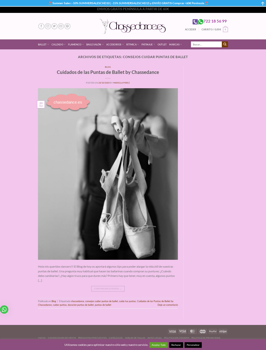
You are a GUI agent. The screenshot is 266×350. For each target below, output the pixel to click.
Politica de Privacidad (205, 337)
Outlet (162, 44)
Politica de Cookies (176, 337)
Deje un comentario (168, 304)
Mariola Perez (121, 83)
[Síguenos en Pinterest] (67, 26)
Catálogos (116, 337)
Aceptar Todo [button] (159, 344)
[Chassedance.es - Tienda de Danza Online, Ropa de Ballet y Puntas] (133, 26)
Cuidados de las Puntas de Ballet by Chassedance (108, 72)
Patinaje (147, 44)
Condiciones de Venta (62, 337)
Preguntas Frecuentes (92, 337)
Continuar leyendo (108, 288)
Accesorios (113, 44)
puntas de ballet (103, 304)
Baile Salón (93, 44)
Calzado (57, 44)
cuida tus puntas (127, 301)
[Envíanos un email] (61, 26)
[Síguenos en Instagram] (48, 26)
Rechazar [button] (176, 344)
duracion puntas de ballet (81, 304)
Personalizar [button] (193, 344)
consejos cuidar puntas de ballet (101, 301)
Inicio (42, 337)
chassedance (77, 301)
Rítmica (131, 44)
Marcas (174, 44)
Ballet (42, 44)
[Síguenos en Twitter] (54, 26)
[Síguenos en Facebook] (41, 26)
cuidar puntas (60, 304)
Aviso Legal (154, 337)
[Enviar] (225, 44)
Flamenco (74, 44)
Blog (108, 67)
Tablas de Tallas (135, 337)
